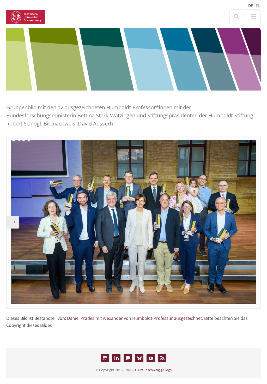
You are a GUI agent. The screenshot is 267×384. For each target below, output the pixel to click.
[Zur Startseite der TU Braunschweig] (25, 16)
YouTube (151, 358)
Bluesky (139, 358)
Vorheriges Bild (13, 222)
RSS (162, 358)
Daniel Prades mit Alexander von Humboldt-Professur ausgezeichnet (134, 318)
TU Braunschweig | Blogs (152, 370)
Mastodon (128, 358)
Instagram (105, 358)
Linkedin (116, 358)
